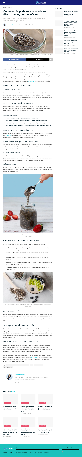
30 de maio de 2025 (23, 24)
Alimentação (9, 7)
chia (31, 365)
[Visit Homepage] (41, 2)
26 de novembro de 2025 (9, 412)
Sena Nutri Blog (9, 452)
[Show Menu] (4, 2)
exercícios (34, 357)
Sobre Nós (46, 452)
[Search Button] (78, 2)
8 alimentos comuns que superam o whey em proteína (22, 118)
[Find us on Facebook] (64, 452)
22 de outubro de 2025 (8, 436)
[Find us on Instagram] (62, 452)
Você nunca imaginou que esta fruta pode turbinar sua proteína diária (26, 120)
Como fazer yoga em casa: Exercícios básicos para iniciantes (71, 50)
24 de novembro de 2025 (26, 413)
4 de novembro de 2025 (43, 412)
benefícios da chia (24, 365)
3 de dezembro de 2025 (69, 27)
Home (4, 7)
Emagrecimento (38, 365)
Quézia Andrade (12, 24)
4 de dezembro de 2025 (69, 18)
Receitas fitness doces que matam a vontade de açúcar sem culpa (25, 123)
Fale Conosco (38, 452)
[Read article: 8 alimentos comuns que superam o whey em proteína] (10, 399)
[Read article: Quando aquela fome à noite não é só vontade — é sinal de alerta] (45, 422)
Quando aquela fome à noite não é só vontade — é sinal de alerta (45, 430)
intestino (8, 135)
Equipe (31, 452)
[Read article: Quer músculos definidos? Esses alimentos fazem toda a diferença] (28, 422)
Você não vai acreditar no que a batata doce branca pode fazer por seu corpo (28, 125)
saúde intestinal (8, 367)
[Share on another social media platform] (51, 59)
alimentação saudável (12, 365)
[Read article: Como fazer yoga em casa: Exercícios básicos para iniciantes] (59, 51)
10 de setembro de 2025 (43, 434)
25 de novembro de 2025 (70, 53)
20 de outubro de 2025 (25, 436)
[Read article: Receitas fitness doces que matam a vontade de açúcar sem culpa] (45, 399)
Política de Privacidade (21, 452)
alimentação (31, 81)
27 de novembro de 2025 (70, 37)
